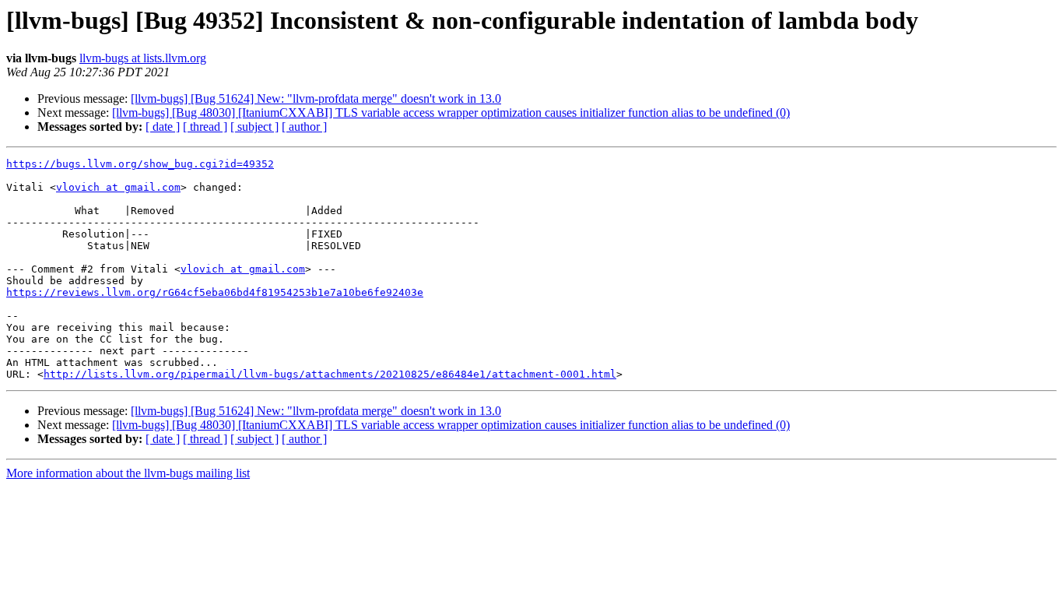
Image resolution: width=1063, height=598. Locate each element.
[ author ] (304, 126)
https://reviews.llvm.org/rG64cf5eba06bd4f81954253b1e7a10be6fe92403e (214, 292)
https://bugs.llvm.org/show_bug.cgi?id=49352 (140, 164)
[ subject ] (254, 126)
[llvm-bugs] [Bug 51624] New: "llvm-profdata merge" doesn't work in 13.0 (316, 98)
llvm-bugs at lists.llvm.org (142, 58)
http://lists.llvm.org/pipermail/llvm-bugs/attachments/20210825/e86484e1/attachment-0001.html (330, 374)
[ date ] (163, 126)
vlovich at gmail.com (118, 187)
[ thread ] (205, 126)
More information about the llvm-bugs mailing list (128, 473)
